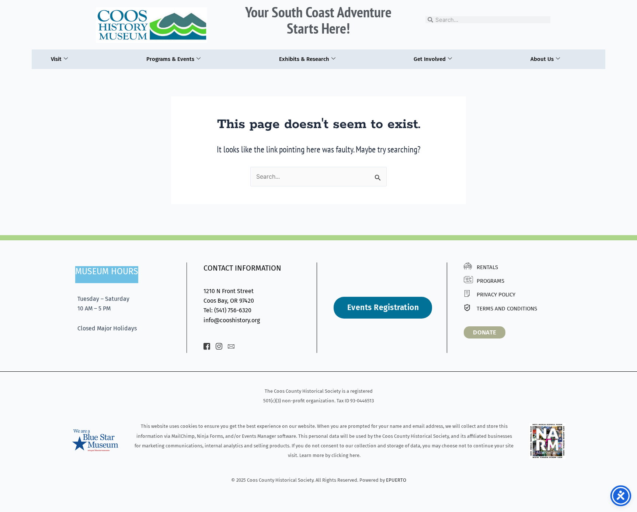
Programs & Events (170, 59)
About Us (542, 59)
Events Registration (383, 307)
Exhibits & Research (304, 59)
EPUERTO (396, 480)
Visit (56, 59)
